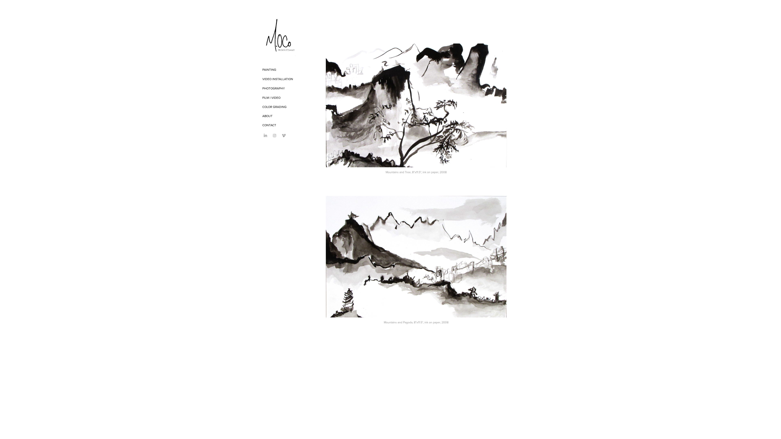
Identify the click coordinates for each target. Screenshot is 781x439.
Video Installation (277, 79)
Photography (273, 88)
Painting (269, 69)
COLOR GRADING (274, 107)
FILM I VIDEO (271, 98)
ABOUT (267, 116)
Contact (269, 125)
